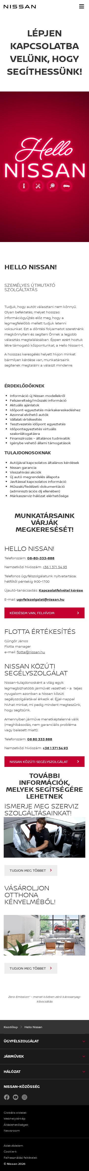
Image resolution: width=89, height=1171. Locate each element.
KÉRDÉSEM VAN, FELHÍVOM (32, 612)
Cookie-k (10, 1152)
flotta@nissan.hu (31, 652)
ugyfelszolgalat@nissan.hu (40, 599)
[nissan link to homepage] (20, 6)
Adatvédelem (13, 1146)
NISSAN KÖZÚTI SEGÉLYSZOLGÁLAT (39, 761)
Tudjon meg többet (28, 870)
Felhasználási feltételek (20, 1158)
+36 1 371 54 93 (55, 566)
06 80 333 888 (39, 739)
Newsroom (12, 1131)
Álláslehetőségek (16, 1125)
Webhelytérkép (14, 1119)
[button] (81, 6)
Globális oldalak (15, 1113)
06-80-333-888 (40, 558)
